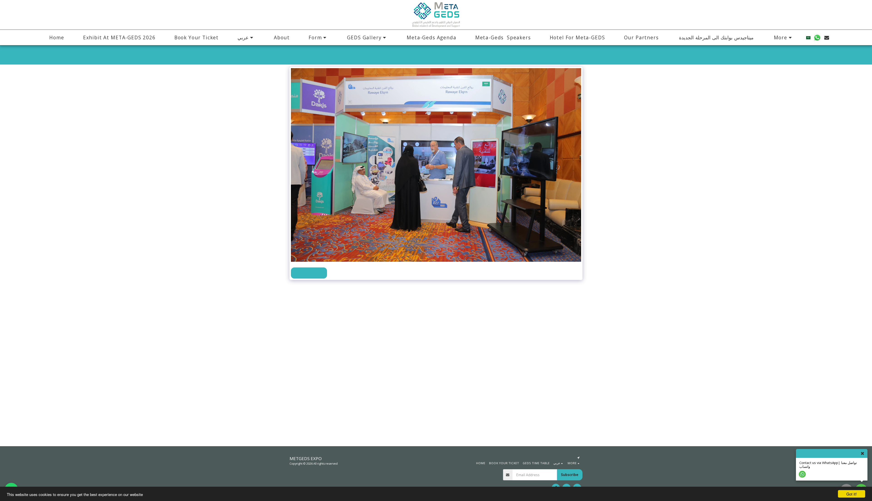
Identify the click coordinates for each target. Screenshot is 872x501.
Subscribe (569, 474)
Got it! (851, 494)
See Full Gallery (309, 272)
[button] (246, 37)
